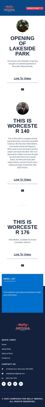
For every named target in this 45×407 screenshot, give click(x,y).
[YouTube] (22, 89)
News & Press (7, 353)
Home (4, 344)
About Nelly (6, 349)
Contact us (6, 358)
